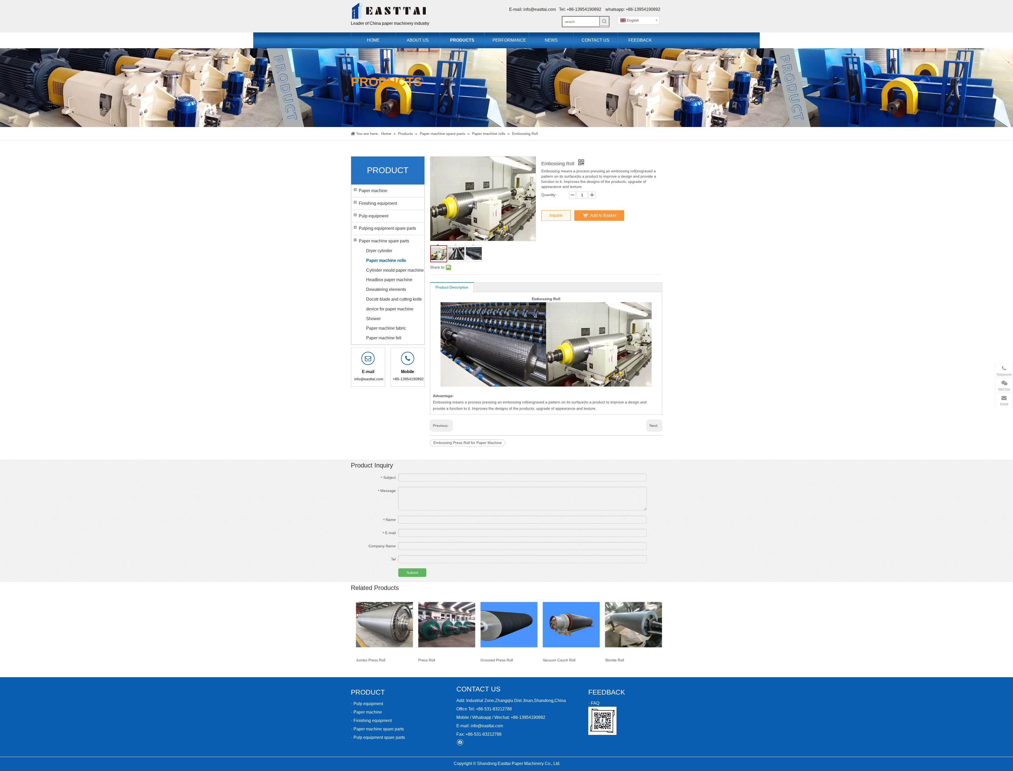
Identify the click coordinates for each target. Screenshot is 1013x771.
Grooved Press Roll (494, 660)
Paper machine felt (383, 338)
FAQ (595, 703)
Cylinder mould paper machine (395, 270)
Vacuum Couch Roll (556, 660)
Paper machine (373, 190)
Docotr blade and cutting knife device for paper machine (394, 304)
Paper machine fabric (386, 328)
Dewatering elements (386, 289)
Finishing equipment (378, 203)
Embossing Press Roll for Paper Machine (467, 443)
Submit (412, 572)
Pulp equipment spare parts (379, 737)
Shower (373, 318)
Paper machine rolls (386, 260)
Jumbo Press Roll (368, 660)
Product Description (452, 287)
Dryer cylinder (379, 250)
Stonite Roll (612, 660)
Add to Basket (603, 215)
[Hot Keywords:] (604, 21)
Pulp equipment (373, 216)
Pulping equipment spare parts (387, 228)
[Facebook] (460, 742)
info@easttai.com (539, 9)
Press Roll (424, 660)
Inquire (555, 215)
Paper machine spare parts (384, 241)
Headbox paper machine (389, 279)
